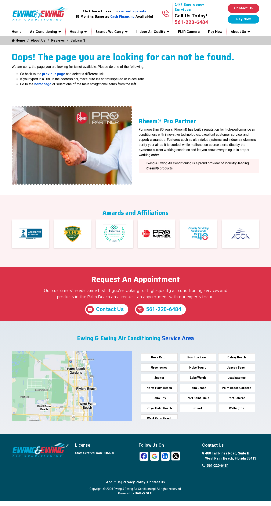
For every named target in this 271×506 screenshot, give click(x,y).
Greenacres (159, 367)
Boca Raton (159, 357)
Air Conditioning (43, 31)
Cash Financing (122, 16)
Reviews (58, 40)
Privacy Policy (134, 482)
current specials (132, 11)
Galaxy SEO (143, 493)
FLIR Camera (189, 31)
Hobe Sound (197, 367)
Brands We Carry (109, 31)
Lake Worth (198, 377)
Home (17, 31)
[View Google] (154, 456)
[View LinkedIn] (165, 456)
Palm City (159, 398)
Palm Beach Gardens (236, 388)
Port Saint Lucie (198, 398)
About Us (238, 31)
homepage (42, 84)
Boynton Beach (197, 357)
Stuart (198, 408)
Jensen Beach (236, 367)
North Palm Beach (159, 388)
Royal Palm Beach (159, 408)
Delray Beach (236, 357)
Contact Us (243, 8)
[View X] (175, 456)
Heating (76, 31)
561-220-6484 (191, 22)
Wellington (236, 408)
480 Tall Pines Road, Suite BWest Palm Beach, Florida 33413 (230, 455)
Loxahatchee (237, 377)
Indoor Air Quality (150, 31)
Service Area (178, 338)
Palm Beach (197, 388)
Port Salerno (237, 398)
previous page (53, 74)
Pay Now (215, 31)
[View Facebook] (144, 456)
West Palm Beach (159, 418)
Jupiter (159, 377)
